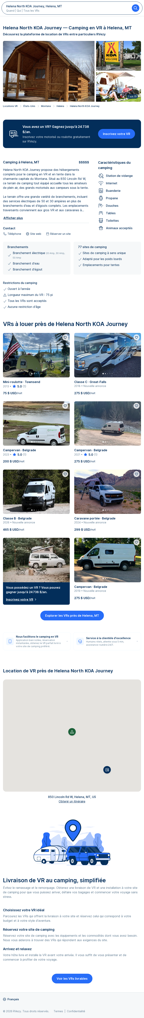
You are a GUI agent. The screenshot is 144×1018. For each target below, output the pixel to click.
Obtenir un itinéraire (72, 801)
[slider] (17, 386)
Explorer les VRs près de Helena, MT (72, 615)
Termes (58, 1011)
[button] (107, 770)
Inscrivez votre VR (116, 134)
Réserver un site (60, 233)
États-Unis (29, 106)
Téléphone (14, 233)
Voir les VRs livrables (72, 978)
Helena (60, 106)
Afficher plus (13, 218)
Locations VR (10, 106)
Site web (35, 233)
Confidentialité (76, 1011)
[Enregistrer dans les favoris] (65, 337)
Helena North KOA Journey (85, 106)
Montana (46, 106)
